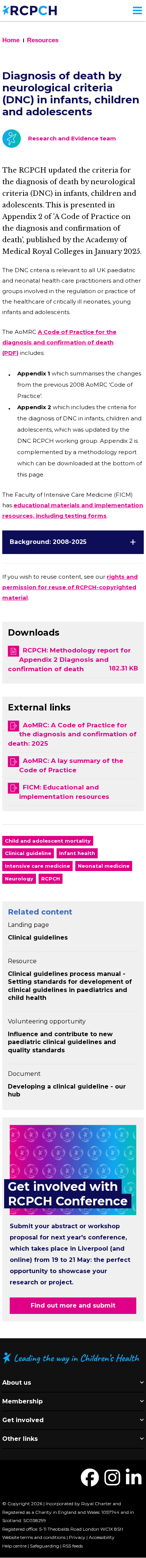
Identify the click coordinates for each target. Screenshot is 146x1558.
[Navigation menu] (137, 10)
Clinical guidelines (38, 937)
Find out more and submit (73, 1305)
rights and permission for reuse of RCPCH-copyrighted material (70, 587)
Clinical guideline (28, 853)
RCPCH (50, 879)
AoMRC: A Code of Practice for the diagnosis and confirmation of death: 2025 (72, 734)
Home (10, 40)
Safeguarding (44, 1546)
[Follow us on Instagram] (112, 1482)
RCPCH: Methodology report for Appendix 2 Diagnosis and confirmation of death (69, 659)
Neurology (19, 879)
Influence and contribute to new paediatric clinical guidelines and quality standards (62, 1042)
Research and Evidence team (72, 138)
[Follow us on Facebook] (90, 1482)
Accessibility (102, 1537)
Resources (42, 40)
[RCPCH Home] (29, 9)
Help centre (14, 1546)
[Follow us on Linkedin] (134, 1482)
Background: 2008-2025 (48, 541)
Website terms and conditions (34, 1537)
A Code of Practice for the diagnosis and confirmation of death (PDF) (59, 342)
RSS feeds (73, 1546)
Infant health (77, 853)
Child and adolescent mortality (48, 841)
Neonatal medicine (104, 866)
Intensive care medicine (37, 866)
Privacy (77, 1537)
